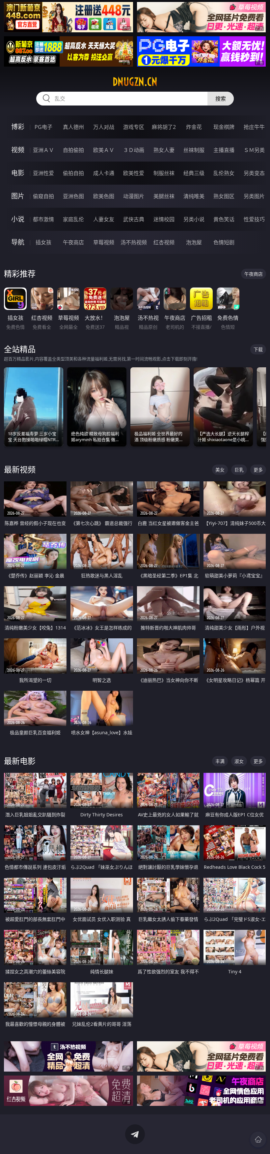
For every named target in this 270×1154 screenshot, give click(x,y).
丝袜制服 (193, 150)
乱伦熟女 (223, 173)
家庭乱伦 (73, 219)
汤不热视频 (134, 242)
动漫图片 (133, 196)
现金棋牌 (223, 127)
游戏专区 (133, 127)
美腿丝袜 (164, 196)
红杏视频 (164, 242)
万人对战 (103, 127)
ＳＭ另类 (254, 150)
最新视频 (20, 469)
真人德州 (73, 127)
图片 (17, 196)
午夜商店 (73, 242)
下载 (258, 349)
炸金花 (194, 127)
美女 (220, 470)
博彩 (17, 126)
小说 (17, 219)
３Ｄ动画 (133, 150)
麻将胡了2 (164, 127)
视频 (17, 149)
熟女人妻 (164, 150)
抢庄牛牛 (254, 127)
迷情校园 (164, 219)
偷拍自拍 (73, 173)
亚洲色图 (73, 196)
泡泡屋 (194, 242)
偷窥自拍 (43, 196)
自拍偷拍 (73, 150)
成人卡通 (103, 173)
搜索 (220, 98)
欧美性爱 (133, 173)
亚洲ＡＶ (43, 150)
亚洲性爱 (43, 173)
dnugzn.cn (135, 81)
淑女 (239, 761)
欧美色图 (103, 196)
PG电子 (43, 127)
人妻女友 (103, 219)
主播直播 (223, 150)
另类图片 (254, 196)
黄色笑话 (223, 219)
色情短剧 (223, 242)
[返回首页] (258, 1139)
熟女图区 (223, 196)
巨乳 (239, 470)
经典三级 (193, 173)
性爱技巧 (254, 219)
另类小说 (193, 219)
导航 (17, 242)
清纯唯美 (193, 196)
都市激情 (43, 219)
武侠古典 (133, 219)
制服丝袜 (164, 173)
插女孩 (43, 242)
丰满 (220, 761)
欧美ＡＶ (103, 150)
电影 (17, 172)
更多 (258, 470)
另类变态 (254, 173)
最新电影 (20, 760)
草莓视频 (103, 242)
